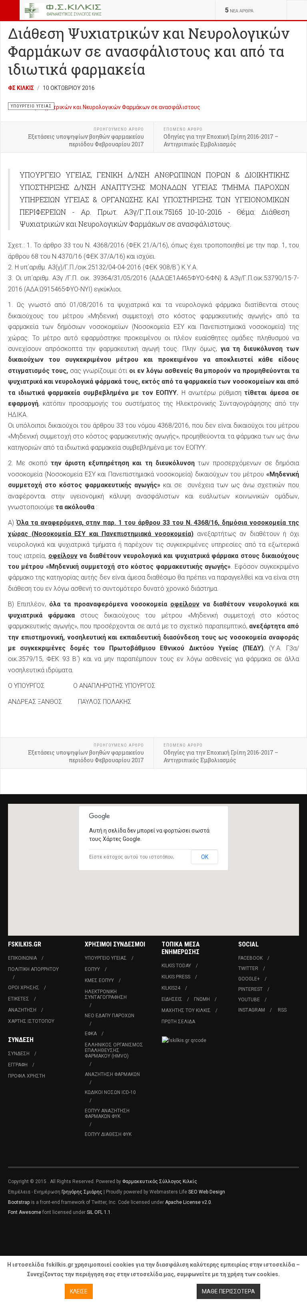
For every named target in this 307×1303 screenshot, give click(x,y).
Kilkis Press (175, 977)
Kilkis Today (176, 965)
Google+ (249, 979)
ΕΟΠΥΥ (92, 969)
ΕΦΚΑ (91, 1033)
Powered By (44, 1236)
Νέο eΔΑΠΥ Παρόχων (109, 1015)
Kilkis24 (170, 988)
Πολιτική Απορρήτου (33, 969)
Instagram (251, 1010)
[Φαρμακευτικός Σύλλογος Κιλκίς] (63, 10)
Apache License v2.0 (188, 1202)
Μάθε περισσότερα (228, 1291)
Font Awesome (24, 1212)
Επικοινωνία (22, 958)
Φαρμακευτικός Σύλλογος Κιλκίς (159, 1181)
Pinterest (250, 989)
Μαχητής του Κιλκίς (186, 1010)
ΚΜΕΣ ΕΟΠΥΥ (99, 980)
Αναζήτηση (22, 1010)
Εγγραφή (18, 1065)
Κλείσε (79, 1291)
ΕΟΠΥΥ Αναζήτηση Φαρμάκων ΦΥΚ (107, 1113)
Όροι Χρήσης (23, 987)
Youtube (249, 999)
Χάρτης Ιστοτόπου (31, 1021)
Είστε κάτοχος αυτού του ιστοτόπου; (131, 857)
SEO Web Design (206, 1192)
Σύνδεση (19, 1053)
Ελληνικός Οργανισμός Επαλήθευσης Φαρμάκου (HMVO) (114, 1050)
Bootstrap (19, 1202)
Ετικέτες (18, 999)
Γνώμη (202, 999)
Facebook (250, 958)
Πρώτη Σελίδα (178, 1021)
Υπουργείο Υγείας (106, 958)
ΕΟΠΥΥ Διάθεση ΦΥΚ (108, 1134)
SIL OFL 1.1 (99, 1212)
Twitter (248, 968)
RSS (282, 1010)
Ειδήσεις (171, 999)
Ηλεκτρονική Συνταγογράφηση (106, 994)
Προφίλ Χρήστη (26, 1076)
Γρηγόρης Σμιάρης (82, 1192)
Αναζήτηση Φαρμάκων (112, 1074)
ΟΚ (204, 857)
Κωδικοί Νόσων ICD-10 (110, 1092)
